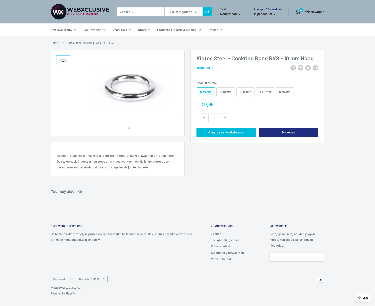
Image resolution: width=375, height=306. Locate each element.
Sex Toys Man (92, 29)
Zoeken (216, 233)
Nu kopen (288, 132)
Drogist (213, 29)
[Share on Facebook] (293, 67)
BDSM (142, 29)
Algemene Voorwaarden (227, 252)
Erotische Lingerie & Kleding (176, 29)
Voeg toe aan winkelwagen (226, 132)
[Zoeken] (207, 11)
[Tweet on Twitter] (308, 67)
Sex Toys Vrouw (61, 29)
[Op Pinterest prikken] (300, 67)
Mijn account (263, 14)
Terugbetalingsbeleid (225, 240)
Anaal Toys (119, 29)
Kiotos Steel (205, 68)
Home (54, 43)
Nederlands (59, 279)
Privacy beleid (220, 246)
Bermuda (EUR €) (89, 279)
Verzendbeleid (221, 259)
